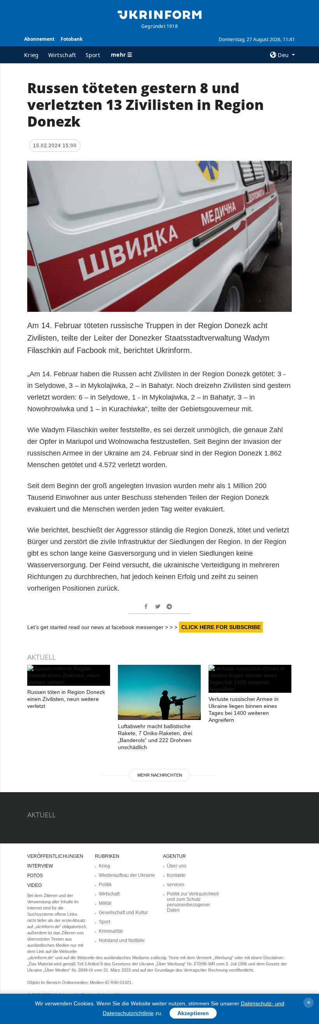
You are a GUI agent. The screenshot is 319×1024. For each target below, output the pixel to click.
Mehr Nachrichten (159, 775)
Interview (40, 866)
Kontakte (176, 875)
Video (34, 885)
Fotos (35, 875)
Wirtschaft (62, 55)
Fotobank (71, 39)
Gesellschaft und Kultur (123, 912)
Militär (105, 903)
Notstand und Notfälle (122, 940)
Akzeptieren (193, 1013)
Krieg (31, 55)
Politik (105, 884)
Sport (93, 55)
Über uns (176, 866)
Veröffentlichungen (55, 856)
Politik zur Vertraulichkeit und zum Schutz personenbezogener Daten (193, 902)
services (175, 884)
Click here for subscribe (221, 627)
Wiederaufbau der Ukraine (127, 875)
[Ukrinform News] (159, 14)
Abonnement (39, 39)
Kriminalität (111, 931)
